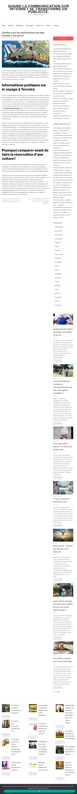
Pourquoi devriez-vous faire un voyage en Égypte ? (38, 201)
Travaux (57, 301)
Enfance (57, 250)
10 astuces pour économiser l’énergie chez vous (15, 726)
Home (4, 25)
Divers (57, 246)
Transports (58, 297)
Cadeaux (57, 242)
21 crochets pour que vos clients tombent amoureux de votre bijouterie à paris (16, 746)
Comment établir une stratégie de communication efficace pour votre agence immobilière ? (62, 387)
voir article (6, 716)
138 (58, 692)
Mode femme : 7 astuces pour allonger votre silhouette (63, 549)
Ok (39, 791)
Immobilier (58, 262)
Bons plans (29, 25)
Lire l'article (57, 361)
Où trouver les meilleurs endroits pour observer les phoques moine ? (61, 215)
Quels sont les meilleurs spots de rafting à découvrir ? (62, 162)
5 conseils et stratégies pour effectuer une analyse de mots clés (43, 728)
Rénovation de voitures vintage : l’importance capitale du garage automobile (63, 101)
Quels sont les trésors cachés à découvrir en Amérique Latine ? (62, 195)
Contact (56, 25)
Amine (9, 37)
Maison (11, 25)
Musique (57, 285)
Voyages (58, 305)
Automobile (58, 235)
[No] (75, 789)
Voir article (33, 719)
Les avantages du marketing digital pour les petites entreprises (43, 710)
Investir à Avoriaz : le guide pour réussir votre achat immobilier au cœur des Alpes (63, 93)
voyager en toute (7, 190)
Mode (57, 281)
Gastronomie (59, 254)
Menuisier (58, 278)
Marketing (19, 25)
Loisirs (57, 266)
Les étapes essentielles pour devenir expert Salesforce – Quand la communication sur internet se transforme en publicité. (62, 187)
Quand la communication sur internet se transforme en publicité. (38, 9)
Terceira (28, 134)
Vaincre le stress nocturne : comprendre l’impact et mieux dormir (62, 86)
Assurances (58, 231)
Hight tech (39, 25)
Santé (48, 25)
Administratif (59, 227)
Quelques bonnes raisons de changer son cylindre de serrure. (63, 332)
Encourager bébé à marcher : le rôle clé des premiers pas (62, 447)
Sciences (58, 293)
